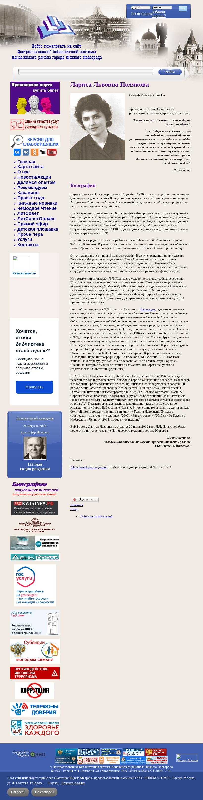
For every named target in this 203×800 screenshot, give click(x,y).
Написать (34, 387)
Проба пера (30, 234)
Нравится (76, 505)
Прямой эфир (32, 223)
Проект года (30, 197)
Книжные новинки (37, 203)
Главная (26, 161)
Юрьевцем (147, 309)
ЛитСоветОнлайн (36, 218)
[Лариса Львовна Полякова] (97, 158)
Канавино (28, 192)
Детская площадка (37, 229)
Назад (74, 509)
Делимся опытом (36, 182)
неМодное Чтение (37, 208)
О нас (23, 171)
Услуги (24, 239)
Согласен (18, 792)
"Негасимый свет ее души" (88, 467)
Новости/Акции (34, 177)
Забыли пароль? (159, 13)
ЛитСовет (28, 213)
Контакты (27, 244)
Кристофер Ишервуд (34, 432)
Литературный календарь (35, 418)
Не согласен (44, 792)
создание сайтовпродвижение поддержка (20, 754)
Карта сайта (30, 166)
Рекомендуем (32, 187)
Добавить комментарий (96, 516)
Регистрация (141, 13)
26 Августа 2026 (34, 426)
